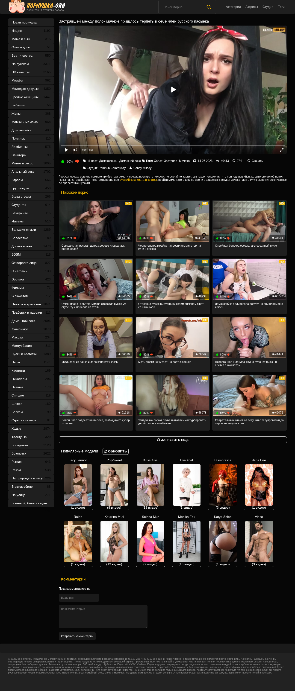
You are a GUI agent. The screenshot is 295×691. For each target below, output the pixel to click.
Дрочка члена (31, 246)
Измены (31, 221)
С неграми (31, 271)
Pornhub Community (112, 168)
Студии (268, 7)
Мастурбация (31, 345)
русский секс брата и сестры (138, 179)
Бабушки (31, 105)
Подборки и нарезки (31, 312)
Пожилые (31, 138)
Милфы (31, 80)
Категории (233, 7)
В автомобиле (31, 486)
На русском (31, 64)
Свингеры (31, 155)
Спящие (31, 395)
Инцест (92, 161)
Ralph (78, 540)
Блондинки (31, 445)
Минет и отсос (31, 163)
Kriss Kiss (150, 483)
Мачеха (184, 161)
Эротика (31, 279)
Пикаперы (31, 379)
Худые (31, 428)
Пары (31, 362)
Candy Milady (142, 168)
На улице (31, 495)
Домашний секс (31, 321)
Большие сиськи (31, 229)
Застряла (170, 161)
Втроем (31, 180)
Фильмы (31, 287)
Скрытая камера (31, 420)
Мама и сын (31, 39)
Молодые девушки (31, 88)
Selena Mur (150, 540)
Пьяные (31, 387)
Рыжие (31, 462)
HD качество (31, 72)
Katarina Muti (114, 540)
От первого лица (31, 263)
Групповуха (31, 188)
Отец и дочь (31, 47)
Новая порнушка (24, 22)
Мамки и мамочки (31, 122)
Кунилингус (31, 329)
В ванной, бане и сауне (31, 504)
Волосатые (31, 238)
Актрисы (251, 7)
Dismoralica (222, 483)
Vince (259, 540)
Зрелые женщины (31, 97)
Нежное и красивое (31, 304)
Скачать (257, 161)
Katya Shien (223, 540)
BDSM (31, 254)
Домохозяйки (31, 130)
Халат (158, 161)
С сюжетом (31, 296)
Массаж (31, 337)
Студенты (31, 205)
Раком (31, 470)
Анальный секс (31, 171)
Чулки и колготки (31, 354)
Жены (31, 113)
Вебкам (31, 412)
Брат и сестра (31, 55)
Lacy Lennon (78, 483)
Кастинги (31, 370)
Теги (281, 7)
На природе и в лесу (31, 478)
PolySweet (114, 483)
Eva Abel (187, 483)
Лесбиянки (31, 147)
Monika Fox (186, 540)
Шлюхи (31, 403)
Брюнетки (31, 453)
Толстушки (31, 437)
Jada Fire (259, 483)
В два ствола (31, 196)
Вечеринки (31, 213)
